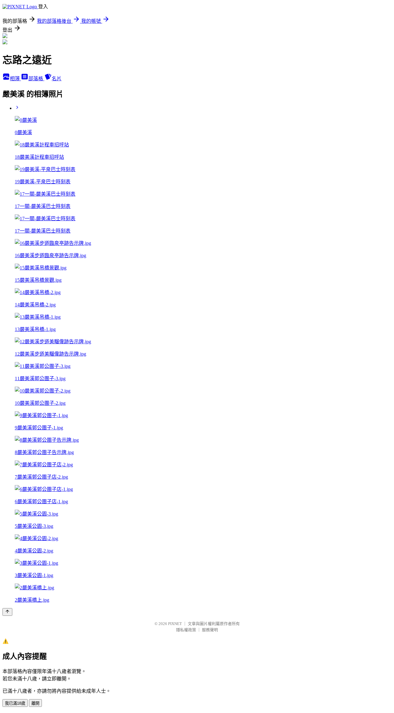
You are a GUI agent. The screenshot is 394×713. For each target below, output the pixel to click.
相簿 (15, 78)
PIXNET (175, 623)
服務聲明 (210, 629)
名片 (57, 78)
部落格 (36, 78)
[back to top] (7, 612)
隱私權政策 (186, 629)
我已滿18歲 (15, 703)
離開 (35, 703)
